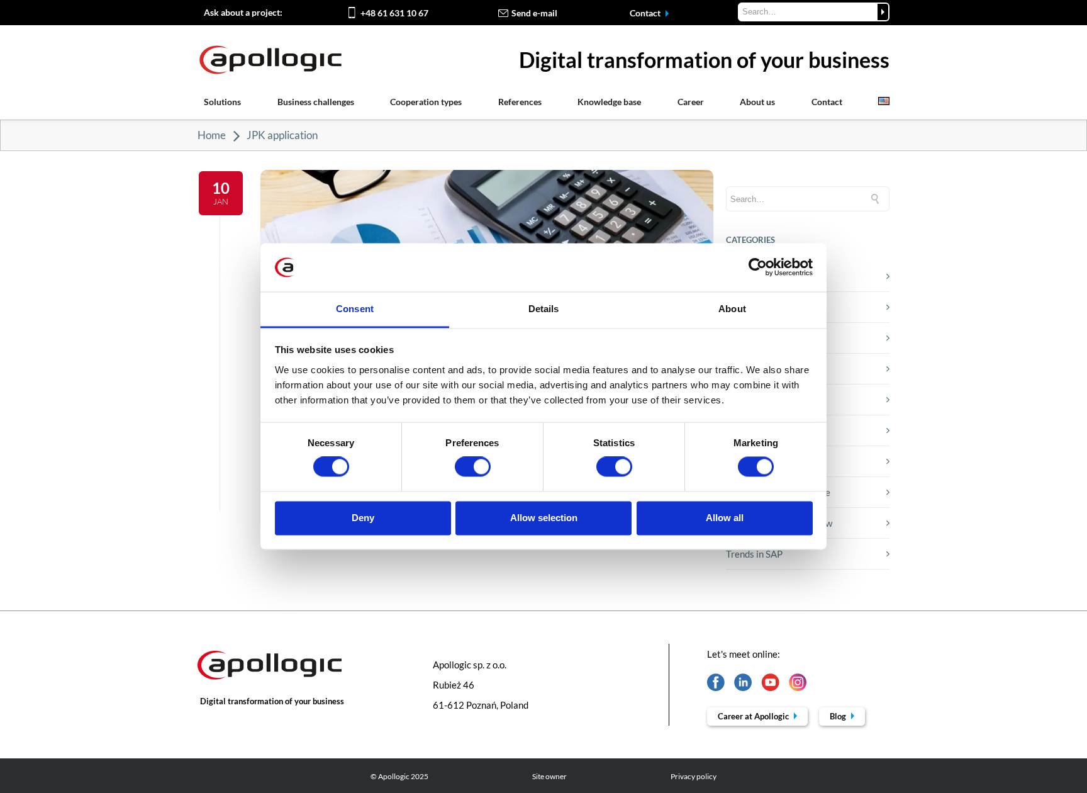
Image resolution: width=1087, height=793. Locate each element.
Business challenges (315, 101)
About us (757, 101)
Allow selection (543, 517)
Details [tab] (543, 308)
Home (212, 135)
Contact (646, 13)
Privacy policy (693, 776)
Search (882, 12)
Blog (839, 716)
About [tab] (732, 308)
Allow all (725, 517)
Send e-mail (534, 13)
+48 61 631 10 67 (394, 13)
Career (690, 101)
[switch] (473, 467)
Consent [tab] (355, 308)
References (520, 101)
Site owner (549, 776)
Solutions (222, 101)
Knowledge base (609, 101)
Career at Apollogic (754, 716)
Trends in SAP (754, 554)
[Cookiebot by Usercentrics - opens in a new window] (758, 267)
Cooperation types (426, 101)
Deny (363, 517)
